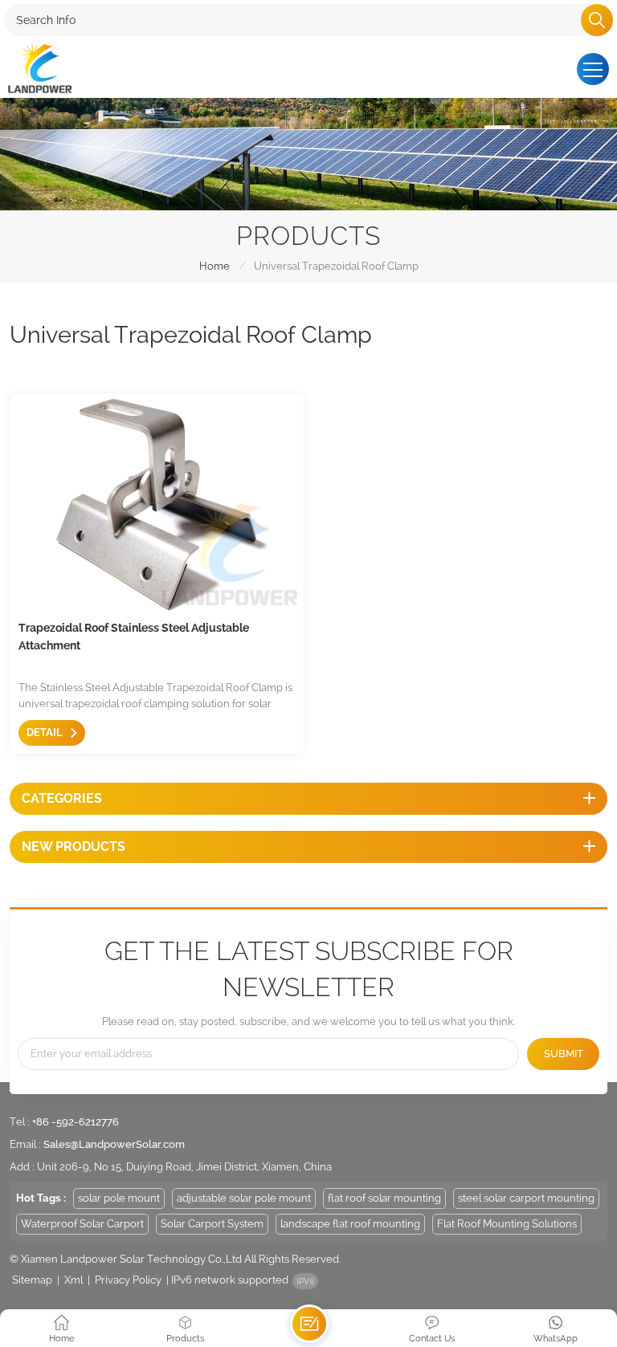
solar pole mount (119, 1198)
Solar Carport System (212, 1224)
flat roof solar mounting (384, 1198)
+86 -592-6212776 (75, 1122)
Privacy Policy (128, 1280)
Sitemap (32, 1280)
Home (214, 266)
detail (45, 732)
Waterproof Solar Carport (82, 1224)
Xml (73, 1280)
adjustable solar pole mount (244, 1198)
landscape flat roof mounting (350, 1224)
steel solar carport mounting (526, 1198)
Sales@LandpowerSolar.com (114, 1144)
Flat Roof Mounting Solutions (507, 1224)
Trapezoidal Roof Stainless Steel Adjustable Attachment (133, 636)
